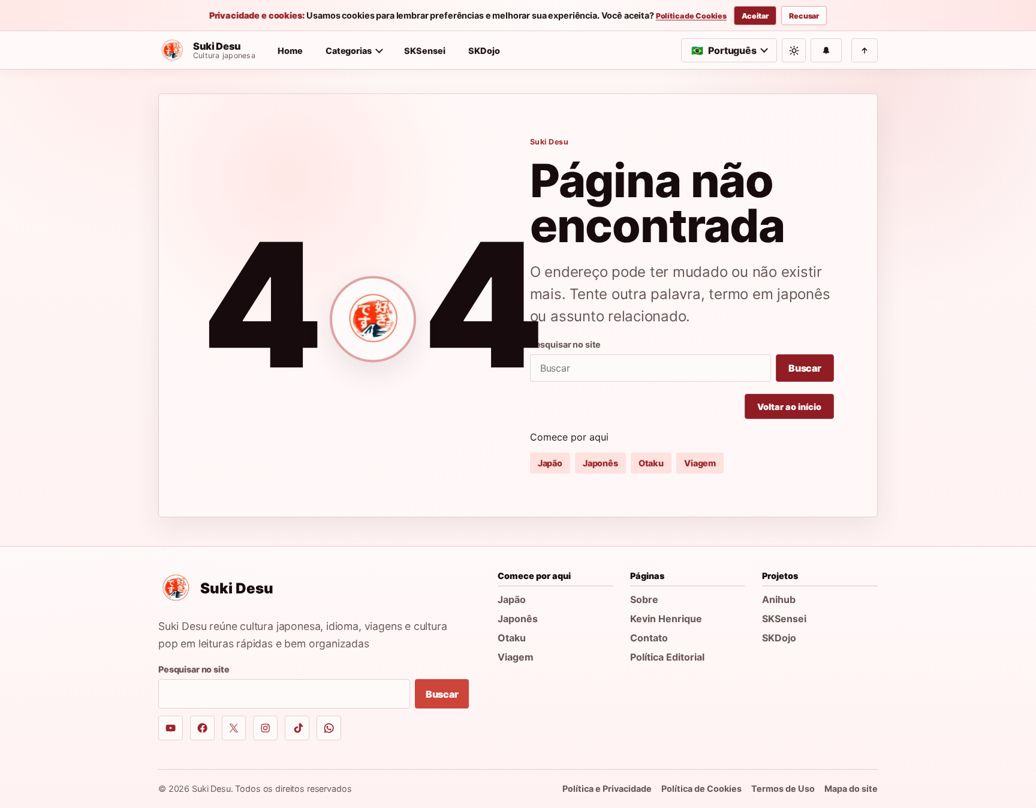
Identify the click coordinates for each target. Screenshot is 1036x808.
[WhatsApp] (329, 728)
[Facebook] (202, 728)
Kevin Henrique (666, 619)
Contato (649, 638)
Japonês (600, 463)
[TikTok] (297, 728)
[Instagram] (265, 728)
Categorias (349, 51)
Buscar (804, 368)
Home (290, 51)
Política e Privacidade (607, 788)
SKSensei (424, 51)
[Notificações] (826, 50)
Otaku (651, 463)
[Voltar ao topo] (864, 50)
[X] (234, 728)
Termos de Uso (783, 788)
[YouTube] (170, 728)
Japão (550, 463)
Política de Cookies (691, 16)
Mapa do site (851, 788)
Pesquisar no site (565, 344)
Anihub (779, 599)
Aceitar (755, 15)
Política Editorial (667, 657)
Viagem (700, 463)
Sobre (644, 599)
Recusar (804, 15)
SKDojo (484, 51)
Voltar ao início (789, 407)
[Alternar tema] (794, 50)
